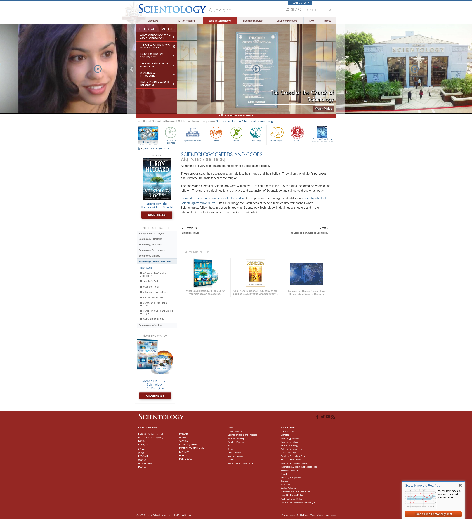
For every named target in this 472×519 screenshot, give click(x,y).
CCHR (297, 141)
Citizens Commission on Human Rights (298, 502)
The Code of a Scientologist (154, 292)
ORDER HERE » (157, 215)
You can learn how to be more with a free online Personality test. (450, 494)
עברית (141, 448)
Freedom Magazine (322, 140)
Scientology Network (290, 438)
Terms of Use (316, 515)
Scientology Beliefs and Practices (242, 435)
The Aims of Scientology (152, 319)
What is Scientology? (220, 21)
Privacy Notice (288, 515)
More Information (235, 456)
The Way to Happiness (170, 142)
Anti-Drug (256, 141)
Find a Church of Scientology (240, 463)
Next (248, 115)
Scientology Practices (150, 244)
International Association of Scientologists (299, 467)
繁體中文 (142, 460)
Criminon (216, 141)
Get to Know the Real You (422, 485)
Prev (224, 115)
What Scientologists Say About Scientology (155, 37)
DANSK (141, 441)
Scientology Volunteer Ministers (295, 463)
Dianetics (285, 435)
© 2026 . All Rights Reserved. (165, 515)
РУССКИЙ (143, 456)
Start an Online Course (291, 460)
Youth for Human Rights (291, 499)
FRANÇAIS (143, 445)
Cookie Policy (302, 515)
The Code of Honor (149, 286)
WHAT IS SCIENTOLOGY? (157, 148)
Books (327, 21)
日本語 (141, 453)
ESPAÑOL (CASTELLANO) (191, 448)
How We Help (148, 142)
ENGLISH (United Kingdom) (150, 437)
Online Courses (235, 453)
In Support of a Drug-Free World (295, 492)
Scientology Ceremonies (152, 250)
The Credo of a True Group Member (153, 304)
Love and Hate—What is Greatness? (154, 84)
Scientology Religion (290, 442)
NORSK (182, 437)
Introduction (146, 268)
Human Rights (276, 141)
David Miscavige (288, 453)
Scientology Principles (150, 239)
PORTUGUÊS (185, 459)
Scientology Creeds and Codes (155, 261)
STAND (284, 474)
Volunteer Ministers (287, 21)
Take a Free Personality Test (433, 514)
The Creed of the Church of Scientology (155, 46)
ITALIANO (183, 455)
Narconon (236, 141)
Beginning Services (253, 21)
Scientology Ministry (149, 256)
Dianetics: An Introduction (148, 74)
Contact (231, 460)
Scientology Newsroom (291, 449)
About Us (153, 21)
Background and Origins (151, 233)
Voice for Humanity (236, 438)
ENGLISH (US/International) (150, 434)
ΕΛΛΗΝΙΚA (184, 452)
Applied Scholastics (193, 141)
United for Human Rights (292, 495)
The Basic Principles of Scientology (154, 65)
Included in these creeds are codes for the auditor (213, 198)
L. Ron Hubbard (186, 21)
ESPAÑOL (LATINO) (188, 445)
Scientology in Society (150, 325)
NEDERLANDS (145, 463)
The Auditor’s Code (149, 281)
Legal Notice (330, 515)
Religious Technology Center (294, 456)
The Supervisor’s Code (151, 297)
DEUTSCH (143, 467)
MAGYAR (183, 434)
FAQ (311, 21)
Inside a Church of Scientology (151, 56)
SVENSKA (183, 441)
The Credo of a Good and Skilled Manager (156, 312)
